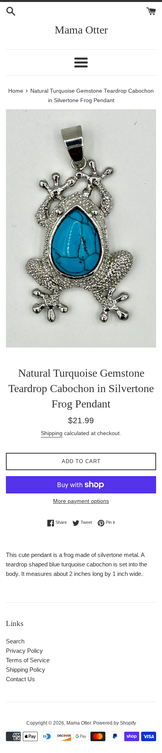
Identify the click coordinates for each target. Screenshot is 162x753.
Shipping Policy (25, 669)
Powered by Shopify (114, 723)
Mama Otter (81, 30)
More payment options (81, 501)
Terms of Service (28, 660)
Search (15, 641)
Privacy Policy (24, 650)
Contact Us (20, 679)
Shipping (52, 433)
